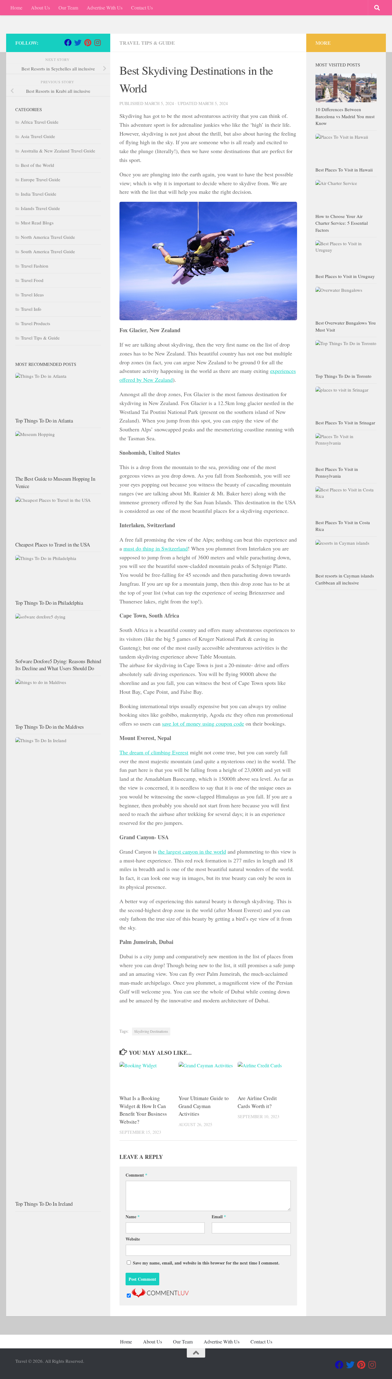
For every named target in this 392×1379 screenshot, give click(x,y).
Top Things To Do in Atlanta (44, 420)
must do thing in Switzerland (155, 548)
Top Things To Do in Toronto (343, 376)
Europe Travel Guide (40, 179)
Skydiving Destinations (151, 1031)
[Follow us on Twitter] (77, 42)
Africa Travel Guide (39, 122)
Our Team (68, 7)
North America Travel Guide (48, 237)
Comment (136, 1175)
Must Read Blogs (37, 223)
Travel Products (35, 323)
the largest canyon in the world (192, 851)
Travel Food (32, 280)
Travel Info (31, 309)
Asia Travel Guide (38, 136)
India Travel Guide (38, 194)
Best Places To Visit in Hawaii (344, 170)
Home (16, 7)
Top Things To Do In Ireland (44, 1203)
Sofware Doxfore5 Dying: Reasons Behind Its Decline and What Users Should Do (58, 665)
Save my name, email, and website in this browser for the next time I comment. (206, 1263)
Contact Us (142, 7)
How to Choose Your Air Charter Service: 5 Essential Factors (341, 223)
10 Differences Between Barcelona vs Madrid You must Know (345, 116)
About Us (40, 7)
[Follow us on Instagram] (97, 42)
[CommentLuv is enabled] (160, 1295)
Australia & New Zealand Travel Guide (58, 151)
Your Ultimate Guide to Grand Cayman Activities (204, 1106)
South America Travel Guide (48, 251)
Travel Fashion (34, 266)
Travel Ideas (32, 294)
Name (133, 1216)
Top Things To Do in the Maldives (49, 726)
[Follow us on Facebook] (68, 42)
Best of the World (37, 165)
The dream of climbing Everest (153, 752)
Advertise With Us (105, 7)
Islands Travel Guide (40, 208)
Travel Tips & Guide (147, 42)
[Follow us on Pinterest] (87, 42)
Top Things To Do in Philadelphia (49, 602)
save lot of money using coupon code (203, 723)
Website (133, 1239)
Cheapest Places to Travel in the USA (52, 544)
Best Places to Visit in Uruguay (345, 276)
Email (219, 1216)
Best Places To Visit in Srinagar (345, 422)
